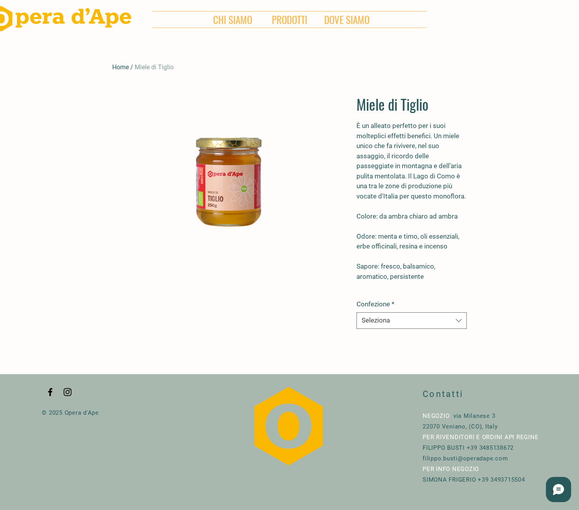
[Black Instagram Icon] (67, 392)
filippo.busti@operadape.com (465, 458)
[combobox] (411, 320)
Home (120, 67)
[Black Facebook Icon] (50, 392)
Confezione (375, 304)
